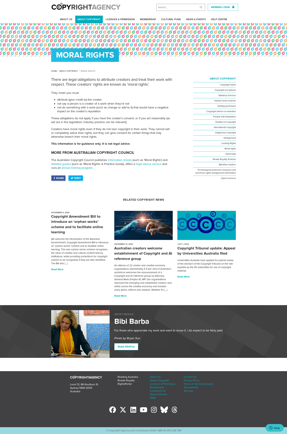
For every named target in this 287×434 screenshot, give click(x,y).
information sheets (120, 160)
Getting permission (226, 106)
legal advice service (148, 164)
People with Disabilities (224, 116)
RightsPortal (125, 384)
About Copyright (88, 19)
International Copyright (225, 127)
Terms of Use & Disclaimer (199, 384)
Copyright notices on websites (221, 111)
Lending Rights (228, 143)
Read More (57, 269)
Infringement (230, 138)
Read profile (126, 346)
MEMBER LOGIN (221, 7)
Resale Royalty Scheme (224, 159)
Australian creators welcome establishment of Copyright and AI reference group (143, 253)
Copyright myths (228, 84)
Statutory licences (227, 95)
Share (60, 178)
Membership (148, 19)
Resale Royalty (126, 380)
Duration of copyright (225, 122)
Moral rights (230, 148)
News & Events (196, 19)
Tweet (77, 178)
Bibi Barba (131, 321)
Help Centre (219, 19)
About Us (66, 19)
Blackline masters (227, 164)
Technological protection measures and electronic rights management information (215, 171)
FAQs (153, 398)
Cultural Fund (171, 19)
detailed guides (61, 164)
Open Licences (228, 178)
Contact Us (190, 377)
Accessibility (191, 387)
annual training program (77, 168)
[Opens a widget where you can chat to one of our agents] (274, 428)
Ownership (230, 154)
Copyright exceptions (225, 90)
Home (54, 71)
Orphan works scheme (225, 100)
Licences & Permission (120, 19)
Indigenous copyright (225, 132)
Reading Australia (128, 377)
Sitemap (188, 391)
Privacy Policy (192, 380)
